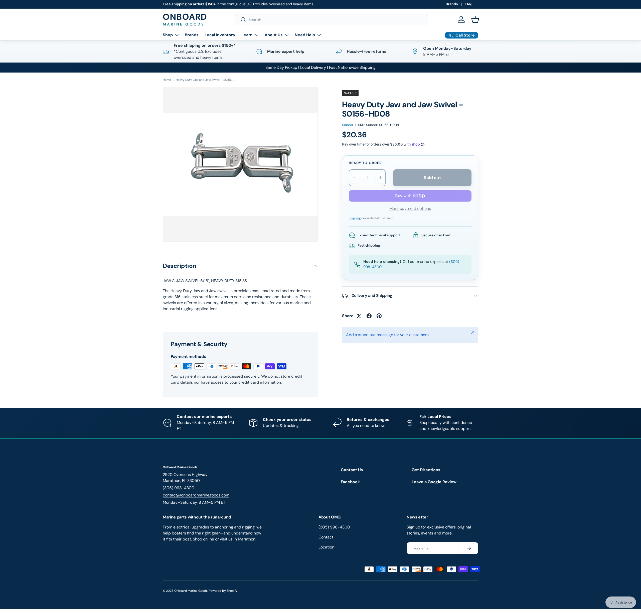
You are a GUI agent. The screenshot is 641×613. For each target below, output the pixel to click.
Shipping (355, 218)
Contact (325, 537)
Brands (452, 4)
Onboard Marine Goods (191, 591)
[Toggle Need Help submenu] (319, 35)
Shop (168, 35)
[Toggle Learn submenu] (257, 35)
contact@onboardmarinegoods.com (196, 495)
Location (326, 547)
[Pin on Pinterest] (379, 316)
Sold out (432, 177)
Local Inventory (220, 35)
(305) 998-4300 (178, 487)
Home (167, 80)
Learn (247, 35)
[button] (475, 19)
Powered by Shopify (223, 591)
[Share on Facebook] (369, 316)
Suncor (347, 125)
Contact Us (352, 469)
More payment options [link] (410, 208)
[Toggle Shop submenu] (177, 35)
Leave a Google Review (434, 481)
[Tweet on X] (359, 316)
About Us (274, 35)
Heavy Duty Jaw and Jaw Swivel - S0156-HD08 (206, 80)
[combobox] (331, 19)
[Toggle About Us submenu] (287, 35)
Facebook (350, 481)
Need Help (305, 35)
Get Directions (426, 469)
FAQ (468, 4)
